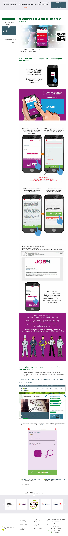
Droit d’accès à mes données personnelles (38, 527)
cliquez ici (26, 7)
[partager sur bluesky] (13, 31)
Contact (21, 527)
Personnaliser (58, 5)
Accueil (3, 13)
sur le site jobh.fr (25, 484)
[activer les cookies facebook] (4, 31)
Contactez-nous (7, 531)
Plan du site (22, 528)
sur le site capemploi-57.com (28, 480)
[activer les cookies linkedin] (7, 31)
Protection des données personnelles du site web (38, 522)
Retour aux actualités (8, 19)
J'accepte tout (58, 2)
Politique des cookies (38, 519)
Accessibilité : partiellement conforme (23, 522)
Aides (21, 519)
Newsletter (22, 529)
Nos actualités (10, 13)
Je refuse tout (58, 7)
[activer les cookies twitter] (9, 31)
